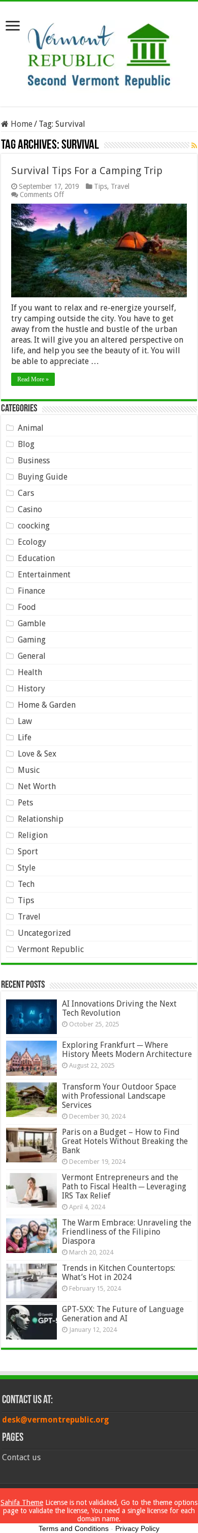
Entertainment (44, 574)
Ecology (32, 542)
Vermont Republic (51, 949)
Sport (28, 851)
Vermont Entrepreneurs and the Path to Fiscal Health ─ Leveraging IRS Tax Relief (124, 1187)
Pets (25, 802)
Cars (26, 493)
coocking (34, 526)
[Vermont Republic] (99, 52)
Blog (26, 444)
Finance (31, 591)
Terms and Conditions (74, 1528)
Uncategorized (44, 933)
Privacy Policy (137, 1528)
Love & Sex (37, 754)
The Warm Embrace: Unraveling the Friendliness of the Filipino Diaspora (126, 1232)
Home (20, 124)
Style (27, 868)
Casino (30, 509)
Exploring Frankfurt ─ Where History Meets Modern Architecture (127, 1049)
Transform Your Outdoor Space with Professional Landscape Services (119, 1096)
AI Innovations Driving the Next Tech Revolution (119, 1008)
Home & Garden (47, 705)
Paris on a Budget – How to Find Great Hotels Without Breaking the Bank (125, 1141)
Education (36, 558)
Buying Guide (43, 477)
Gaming (32, 640)
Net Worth (37, 786)
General (32, 656)
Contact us (21, 1457)
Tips (100, 186)
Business (34, 460)
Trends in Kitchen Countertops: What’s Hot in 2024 (118, 1272)
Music (29, 770)
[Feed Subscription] (194, 146)
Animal (31, 428)
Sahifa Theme (22, 1502)
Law (25, 721)
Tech (26, 884)
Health (30, 672)
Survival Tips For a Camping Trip (86, 170)
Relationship (40, 819)
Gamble (32, 623)
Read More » (33, 379)
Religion (33, 835)
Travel (120, 186)
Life (24, 737)
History (31, 688)
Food (27, 607)
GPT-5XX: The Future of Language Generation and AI (123, 1313)
